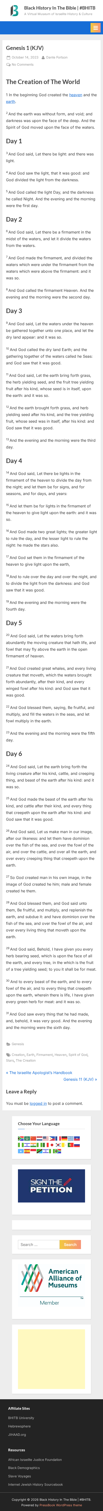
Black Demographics (24, 1468)
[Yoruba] (52, 1151)
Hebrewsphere (19, 1426)
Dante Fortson (57, 57)
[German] (65, 1138)
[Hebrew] (27, 1144)
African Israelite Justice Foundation (35, 1460)
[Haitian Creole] (77, 1138)
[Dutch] (40, 1138)
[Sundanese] (33, 1151)
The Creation (26, 1060)
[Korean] (58, 1144)
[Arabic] (27, 1138)
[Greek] (71, 1138)
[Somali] (21, 1151)
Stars (10, 1060)
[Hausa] (21, 1144)
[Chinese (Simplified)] (33, 1138)
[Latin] (65, 1144)
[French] (58, 1138)
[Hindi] (33, 1144)
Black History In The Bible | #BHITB (59, 8)
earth (10, 101)
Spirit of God (78, 1055)
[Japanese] (52, 1144)
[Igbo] (40, 1144)
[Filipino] (52, 1138)
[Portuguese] (71, 1144)
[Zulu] (58, 1151)
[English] (46, 1138)
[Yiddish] (46, 1151)
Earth (30, 1055)
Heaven (61, 1055)
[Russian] (77, 1144)
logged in (38, 1103)
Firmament (44, 1055)
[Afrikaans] (21, 1138)
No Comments (23, 65)
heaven (75, 94)
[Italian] (46, 1144)
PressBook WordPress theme (61, 1505)
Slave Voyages (19, 1476)
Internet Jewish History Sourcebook (35, 1484)
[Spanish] (27, 1151)
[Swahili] (40, 1151)
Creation (18, 1055)
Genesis (18, 1044)
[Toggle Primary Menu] (96, 27)
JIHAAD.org (17, 1435)
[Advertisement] (51, 1359)
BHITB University (21, 1418)
